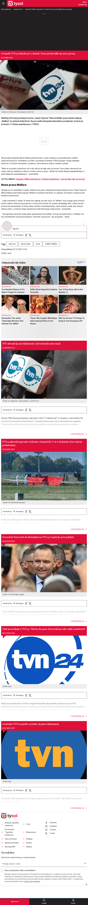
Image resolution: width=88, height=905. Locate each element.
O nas (28, 824)
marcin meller (25, 244)
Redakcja (29, 839)
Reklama (29, 847)
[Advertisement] (44, 31)
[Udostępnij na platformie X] (30, 235)
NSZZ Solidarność (82, 3)
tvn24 (38, 244)
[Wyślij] (85, 863)
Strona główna (6, 9)
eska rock (12, 244)
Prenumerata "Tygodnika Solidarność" (9, 832)
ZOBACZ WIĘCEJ (51, 244)
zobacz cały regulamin (32, 881)
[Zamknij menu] (3, 3)
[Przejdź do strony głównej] (15, 3)
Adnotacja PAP (10, 847)
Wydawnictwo (31, 832)
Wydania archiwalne (12, 843)
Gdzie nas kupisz (11, 839)
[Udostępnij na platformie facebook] (26, 235)
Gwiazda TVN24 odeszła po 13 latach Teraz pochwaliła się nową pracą (48, 9)
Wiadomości (18, 9)
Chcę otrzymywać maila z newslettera (20, 870)
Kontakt (29, 843)
